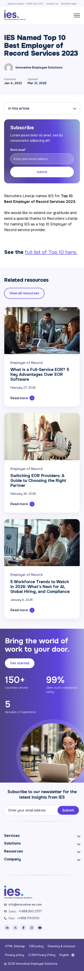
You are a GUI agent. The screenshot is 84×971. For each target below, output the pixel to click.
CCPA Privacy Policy (41, 955)
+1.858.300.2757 (30, 911)
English (64, 955)
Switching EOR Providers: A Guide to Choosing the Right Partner (38, 480)
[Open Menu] (77, 15)
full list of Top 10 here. (51, 252)
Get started (19, 663)
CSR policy (36, 946)
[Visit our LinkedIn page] (7, 928)
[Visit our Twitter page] (15, 928)
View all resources (24, 293)
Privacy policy (14, 955)
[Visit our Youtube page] (40, 928)
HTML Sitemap (15, 946)
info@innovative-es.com (25, 904)
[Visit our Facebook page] (23, 928)
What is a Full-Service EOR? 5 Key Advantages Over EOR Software (39, 374)
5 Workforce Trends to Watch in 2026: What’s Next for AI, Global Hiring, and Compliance (40, 586)
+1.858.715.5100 (28, 918)
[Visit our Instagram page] (32, 928)
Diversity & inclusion (61, 946)
